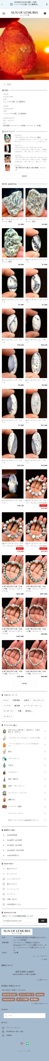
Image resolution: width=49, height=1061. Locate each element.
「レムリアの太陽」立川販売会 (14, 113)
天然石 (10, 765)
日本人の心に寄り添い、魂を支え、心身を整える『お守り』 (24, 731)
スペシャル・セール (15, 813)
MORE (24, 176)
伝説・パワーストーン (16, 786)
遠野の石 (11, 800)
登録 (42, 921)
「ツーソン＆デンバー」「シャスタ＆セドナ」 (23, 745)
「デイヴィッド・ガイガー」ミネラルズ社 (24, 738)
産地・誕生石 (13, 779)
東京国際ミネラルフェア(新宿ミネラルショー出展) (22, 125)
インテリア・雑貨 (14, 807)
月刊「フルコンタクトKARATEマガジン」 (24, 820)
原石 (10, 752)
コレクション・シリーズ (17, 793)
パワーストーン (14, 759)
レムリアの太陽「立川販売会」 (14, 102)
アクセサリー (13, 772)
